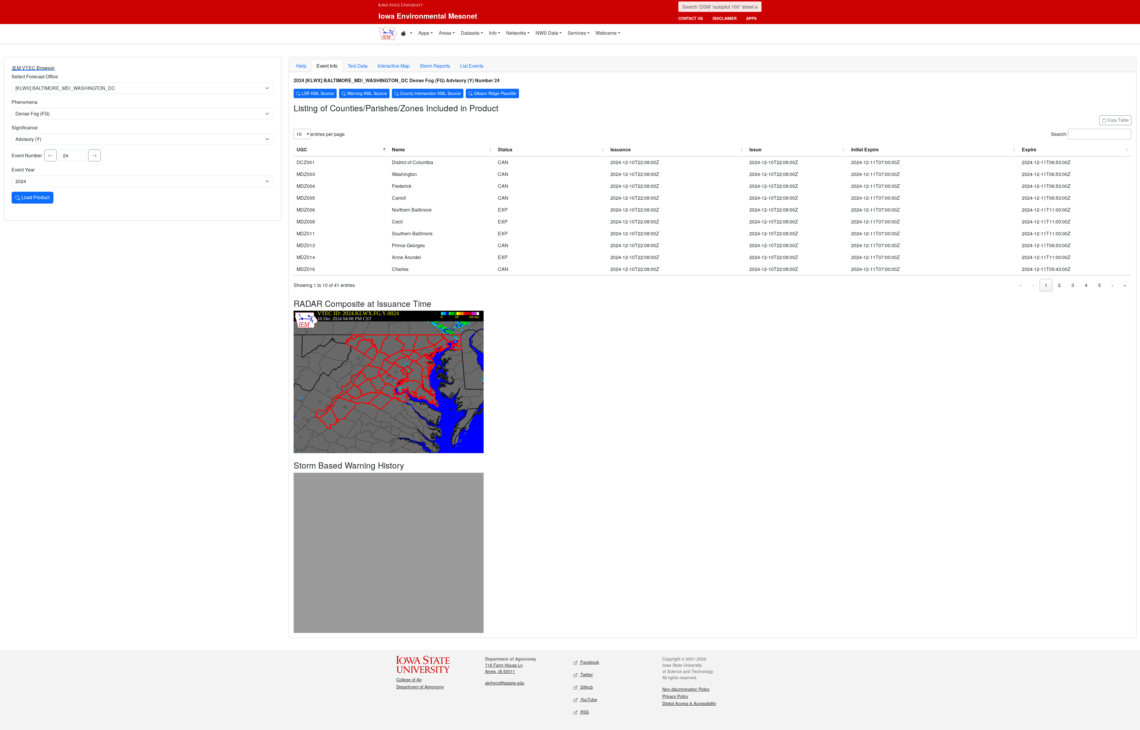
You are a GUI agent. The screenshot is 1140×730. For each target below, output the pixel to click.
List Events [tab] (471, 65)
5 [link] (1099, 285)
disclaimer (724, 18)
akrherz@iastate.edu (504, 683)
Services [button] (577, 32)
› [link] (1112, 285)
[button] (406, 33)
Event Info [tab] (327, 65)
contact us (690, 18)
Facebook (589, 662)
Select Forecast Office (35, 76)
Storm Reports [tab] (435, 65)
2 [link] (1059, 285)
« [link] (1020, 285)
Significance (25, 127)
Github (586, 687)
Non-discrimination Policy (686, 689)
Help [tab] (301, 65)
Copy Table (1117, 120)
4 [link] (1086, 285)
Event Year (23, 169)
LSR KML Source (317, 93)
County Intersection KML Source (430, 93)
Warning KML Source (366, 93)
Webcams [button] (606, 32)
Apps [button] (423, 32)
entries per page (328, 134)
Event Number (27, 155)
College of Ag (409, 680)
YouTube (588, 699)
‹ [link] (1033, 285)
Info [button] (493, 32)
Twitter (586, 674)
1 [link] (1046, 285)
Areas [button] (445, 32)
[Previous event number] (50, 155)
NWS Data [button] (547, 32)
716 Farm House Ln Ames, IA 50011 (504, 668)
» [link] (1125, 285)
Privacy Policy (675, 696)
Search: (1059, 134)
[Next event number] (94, 155)
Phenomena (24, 102)
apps (751, 18)
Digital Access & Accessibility (689, 703)
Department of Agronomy (420, 687)
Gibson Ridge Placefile (494, 93)
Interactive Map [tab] (394, 65)
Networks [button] (516, 32)
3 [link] (1072, 285)
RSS (584, 712)
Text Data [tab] (358, 65)
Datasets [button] (470, 32)
